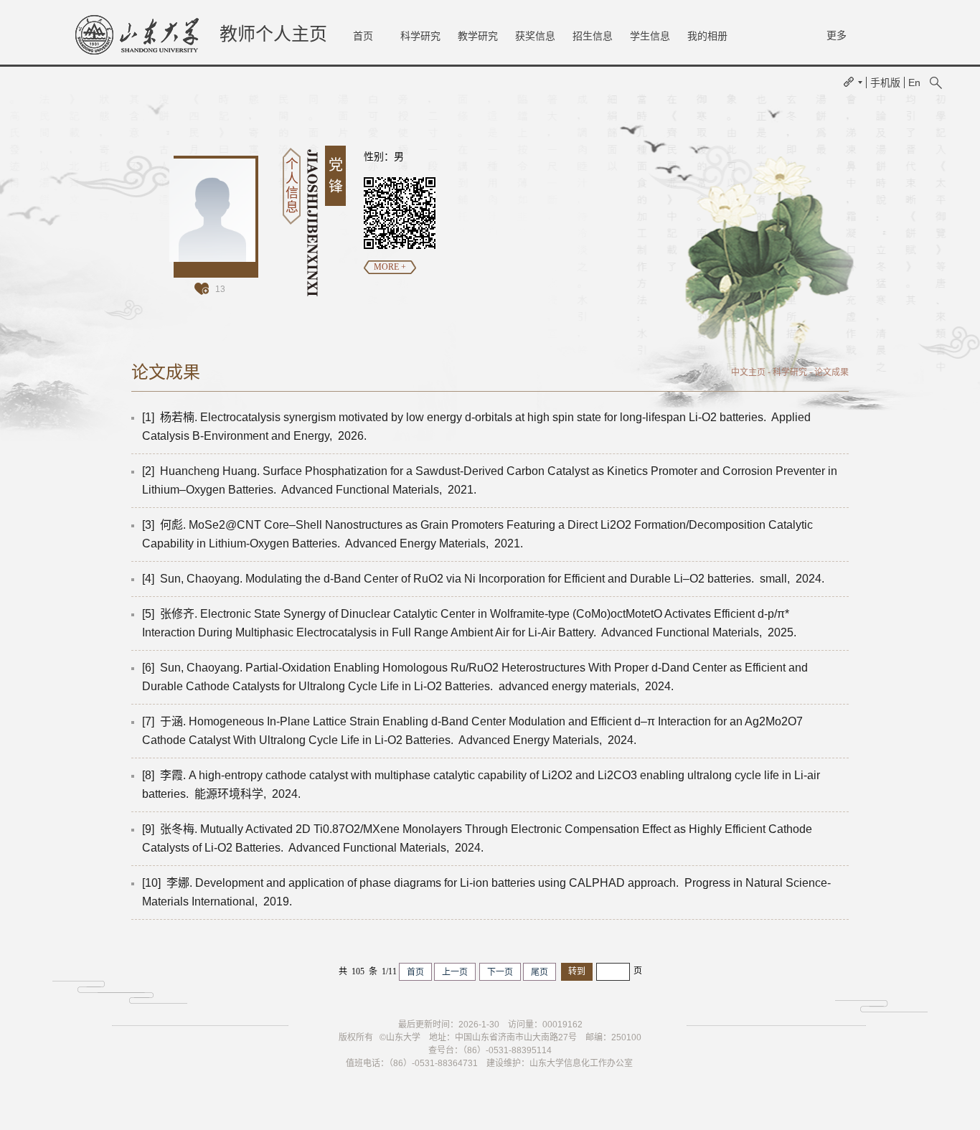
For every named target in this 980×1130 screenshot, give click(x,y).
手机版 (885, 82)
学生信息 (650, 36)
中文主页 (748, 372)
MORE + (390, 267)
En (914, 82)
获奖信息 (535, 36)
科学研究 (420, 36)
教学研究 (478, 36)
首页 (363, 36)
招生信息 (593, 36)
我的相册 (707, 36)
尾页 (539, 972)
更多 (836, 35)
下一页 (500, 972)
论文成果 (831, 372)
